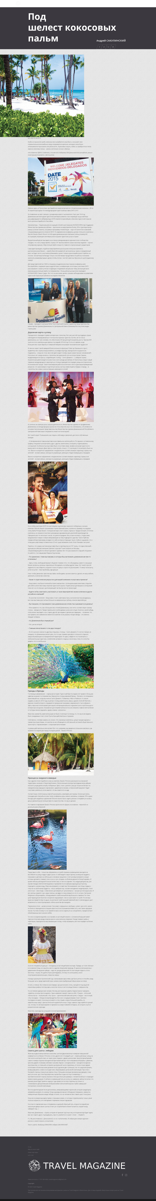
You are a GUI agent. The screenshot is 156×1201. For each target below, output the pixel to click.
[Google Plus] (108, 47)
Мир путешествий (33, 1149)
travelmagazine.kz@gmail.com (57, 1179)
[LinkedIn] (113, 47)
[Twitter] (104, 47)
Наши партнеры (33, 1152)
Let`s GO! (31, 1155)
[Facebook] (99, 47)
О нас (30, 1147)
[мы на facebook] (122, 1175)
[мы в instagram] (126, 1174)
